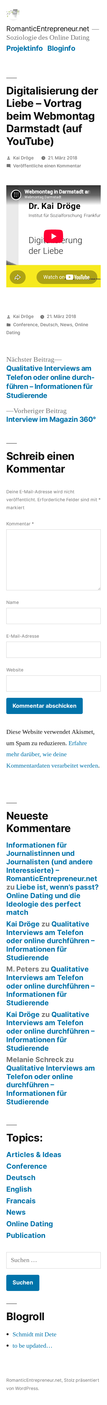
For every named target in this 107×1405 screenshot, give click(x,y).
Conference (25, 324)
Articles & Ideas (33, 1154)
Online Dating (29, 1223)
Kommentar (20, 523)
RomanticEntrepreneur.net (47, 28)
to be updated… (33, 1346)
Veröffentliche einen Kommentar (47, 165)
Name (12, 602)
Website (14, 670)
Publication (25, 1235)
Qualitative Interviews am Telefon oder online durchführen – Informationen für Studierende (50, 941)
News (66, 324)
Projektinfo (24, 48)
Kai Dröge (23, 158)
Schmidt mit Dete (34, 1334)
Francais (21, 1201)
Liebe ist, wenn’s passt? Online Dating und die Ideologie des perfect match (52, 900)
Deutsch (49, 324)
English (19, 1189)
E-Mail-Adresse (22, 636)
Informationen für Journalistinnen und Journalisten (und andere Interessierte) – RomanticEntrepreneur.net (51, 862)
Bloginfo (61, 48)
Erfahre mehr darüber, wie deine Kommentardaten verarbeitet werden (52, 754)
